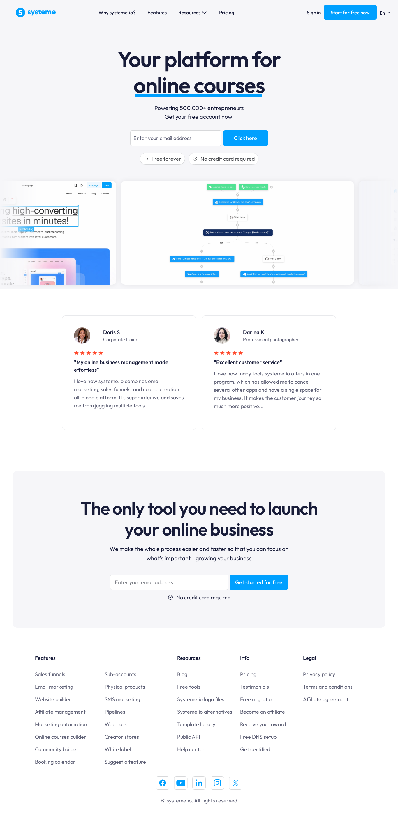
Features (157, 12)
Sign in (314, 12)
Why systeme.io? (117, 12)
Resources (189, 12)
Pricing (226, 12)
